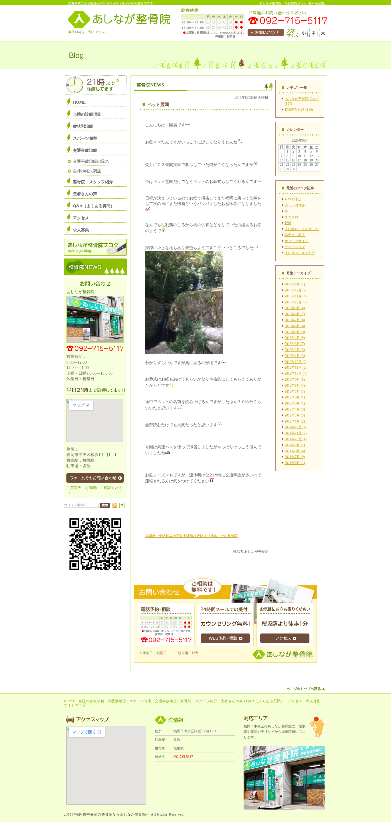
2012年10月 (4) (296, 374)
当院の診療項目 (91, 701)
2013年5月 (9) (295, 332)
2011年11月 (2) (296, 433)
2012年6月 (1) (295, 397)
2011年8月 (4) (295, 451)
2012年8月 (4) (295, 386)
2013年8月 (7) (295, 314)
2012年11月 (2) (296, 368)
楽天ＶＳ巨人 (295, 235)
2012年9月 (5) (295, 380)
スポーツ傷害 (140, 701)
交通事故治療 (166, 701)
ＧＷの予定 (293, 199)
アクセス (295, 701)
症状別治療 (117, 701)
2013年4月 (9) (295, 338)
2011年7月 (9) (295, 457)
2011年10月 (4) (296, 439)
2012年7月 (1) (295, 392)
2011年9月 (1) (295, 445)
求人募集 (313, 701)
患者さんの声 (232, 701)
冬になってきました (300, 253)
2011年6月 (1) (295, 463)
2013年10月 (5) (296, 302)
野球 (288, 223)
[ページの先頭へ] (306, 688)
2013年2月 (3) (295, 350)
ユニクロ (291, 217)
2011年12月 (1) (296, 427)
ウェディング (295, 247)
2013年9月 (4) (295, 308)
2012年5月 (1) (295, 403)
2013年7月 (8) (295, 320)
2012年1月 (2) (295, 421)
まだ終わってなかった (302, 229)
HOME (69, 701)
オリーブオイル (297, 241)
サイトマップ (75, 705)
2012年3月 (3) (295, 415)
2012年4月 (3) (295, 409)
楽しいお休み (295, 205)
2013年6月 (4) (295, 326)
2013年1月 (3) (295, 356)
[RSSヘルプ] (122, 507)
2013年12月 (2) (296, 290)
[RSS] (114, 507)
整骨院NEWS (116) (299, 110)
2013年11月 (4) (296, 296)
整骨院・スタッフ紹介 (199, 701)
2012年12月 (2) (296, 362)
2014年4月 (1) (295, 284)
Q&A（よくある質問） (265, 701)
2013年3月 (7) (295, 344)
